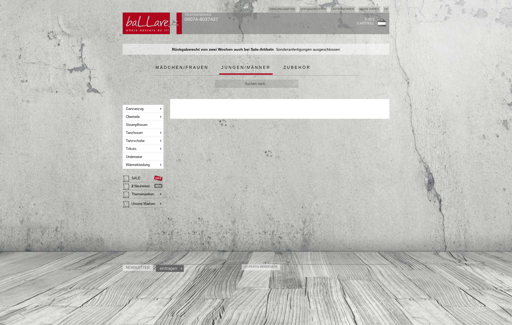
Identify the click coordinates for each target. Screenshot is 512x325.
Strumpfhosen (136, 125)
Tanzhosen (134, 133)
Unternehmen (342, 9)
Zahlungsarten (282, 9)
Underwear (134, 157)
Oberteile (133, 117)
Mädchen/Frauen (182, 67)
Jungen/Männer (246, 67)
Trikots (131, 149)
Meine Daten (369, 9)
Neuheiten (140, 186)
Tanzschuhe (135, 141)
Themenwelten (142, 194)
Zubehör (297, 67)
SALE (136, 178)
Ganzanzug (134, 109)
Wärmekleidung (138, 165)
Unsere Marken (143, 204)
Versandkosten (313, 9)
